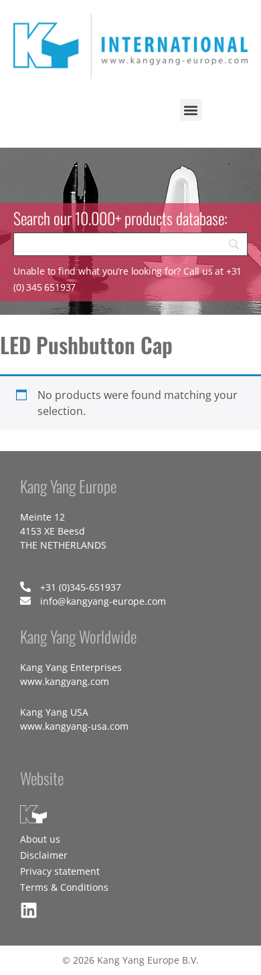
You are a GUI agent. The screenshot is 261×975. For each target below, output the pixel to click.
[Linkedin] (28, 910)
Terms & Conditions (64, 887)
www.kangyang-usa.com (74, 726)
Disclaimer (44, 855)
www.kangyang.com (64, 681)
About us (40, 839)
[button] (191, 110)
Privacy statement (60, 871)
